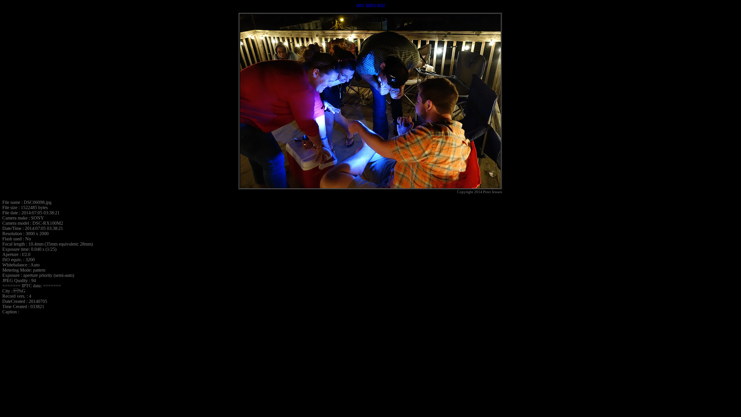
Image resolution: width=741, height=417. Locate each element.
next (381, 4)
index (371, 4)
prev (360, 4)
